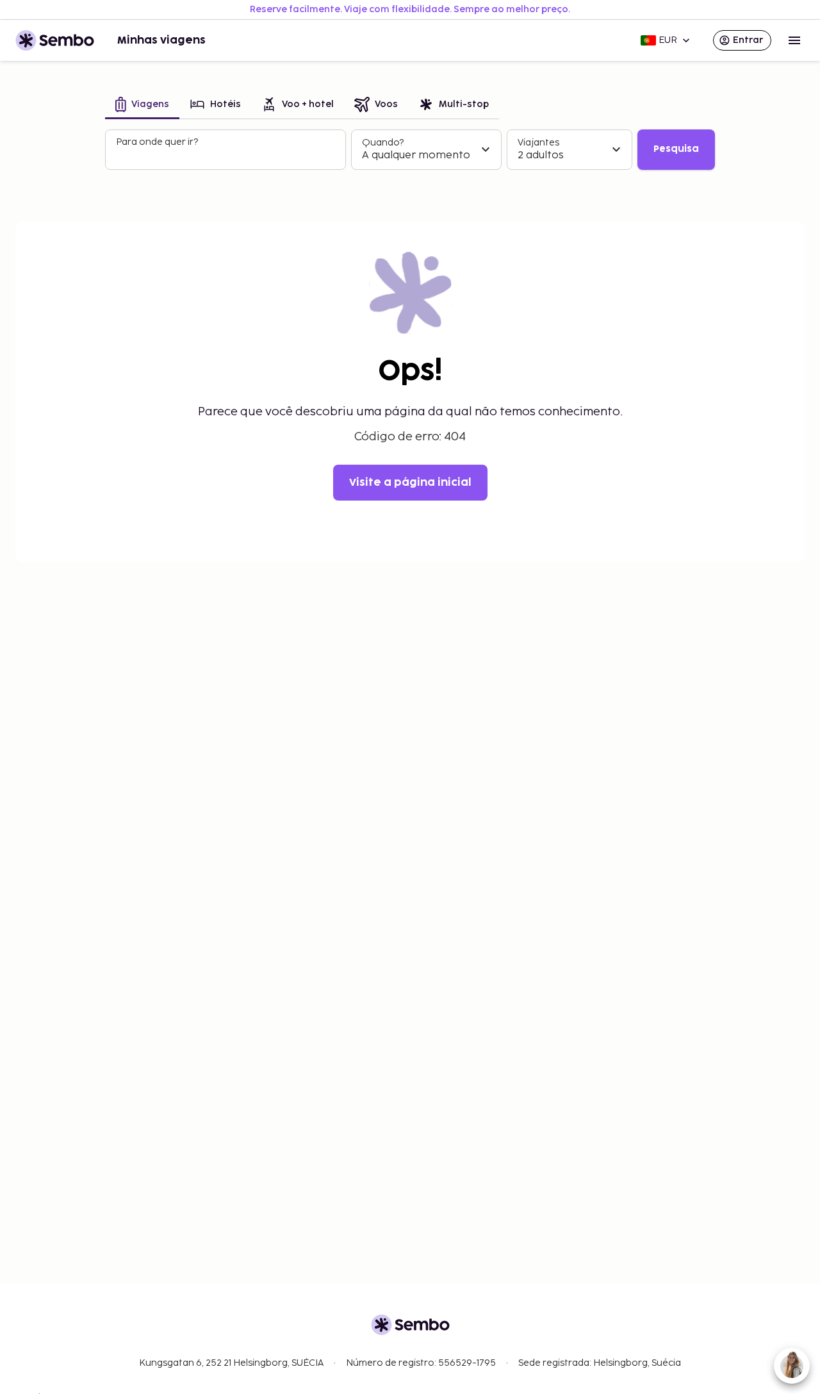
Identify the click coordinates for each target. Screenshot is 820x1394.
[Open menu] (794, 40)
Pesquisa (676, 149)
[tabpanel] (410, 149)
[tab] (142, 105)
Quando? (383, 142)
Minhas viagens (161, 40)
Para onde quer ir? (157, 142)
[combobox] (227, 155)
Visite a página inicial (410, 482)
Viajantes (538, 142)
